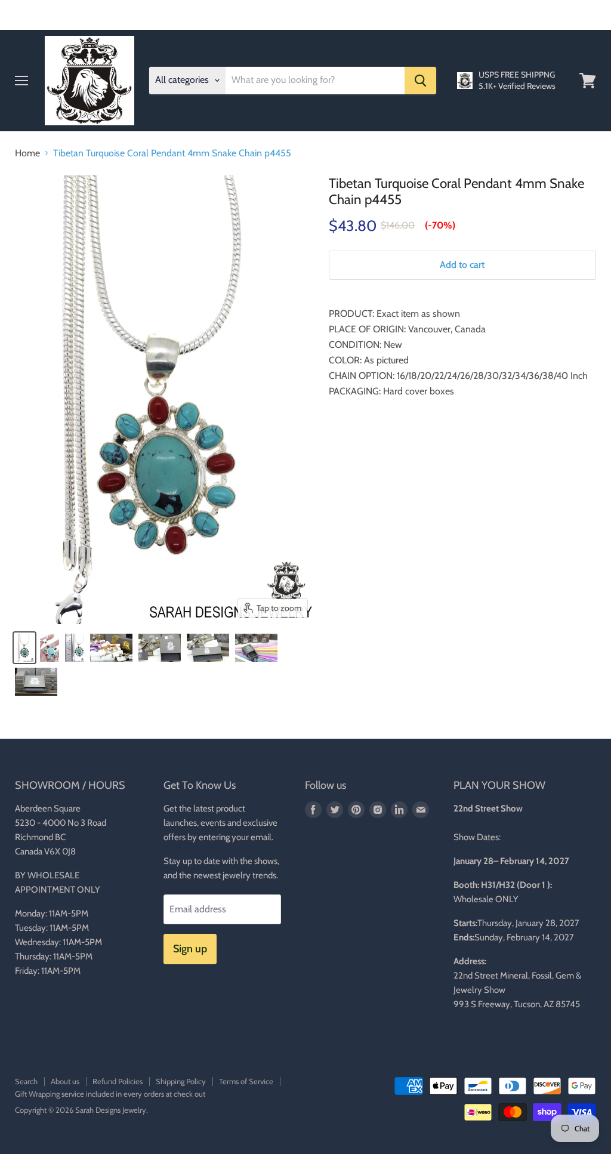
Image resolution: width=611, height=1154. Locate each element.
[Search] (420, 80)
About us (65, 1081)
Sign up (190, 948)
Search (26, 1081)
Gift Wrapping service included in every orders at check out (110, 1094)
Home (27, 153)
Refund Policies (117, 1081)
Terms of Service (246, 1081)
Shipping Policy (181, 1081)
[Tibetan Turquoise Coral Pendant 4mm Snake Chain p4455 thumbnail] (24, 647)
